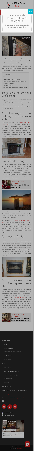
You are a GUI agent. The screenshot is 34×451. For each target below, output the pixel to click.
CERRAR (30, 11)
